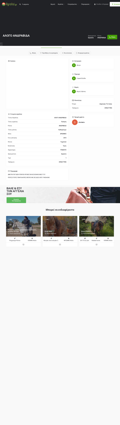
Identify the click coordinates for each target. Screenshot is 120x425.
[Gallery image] (37, 85)
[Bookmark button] (23, 244)
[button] (16, 200)
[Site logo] (9, 4)
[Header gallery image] (60, 21)
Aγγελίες (60, 4)
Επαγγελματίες (72, 4)
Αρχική (53, 4)
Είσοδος (99, 4)
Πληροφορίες (85, 4)
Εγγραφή (105, 4)
